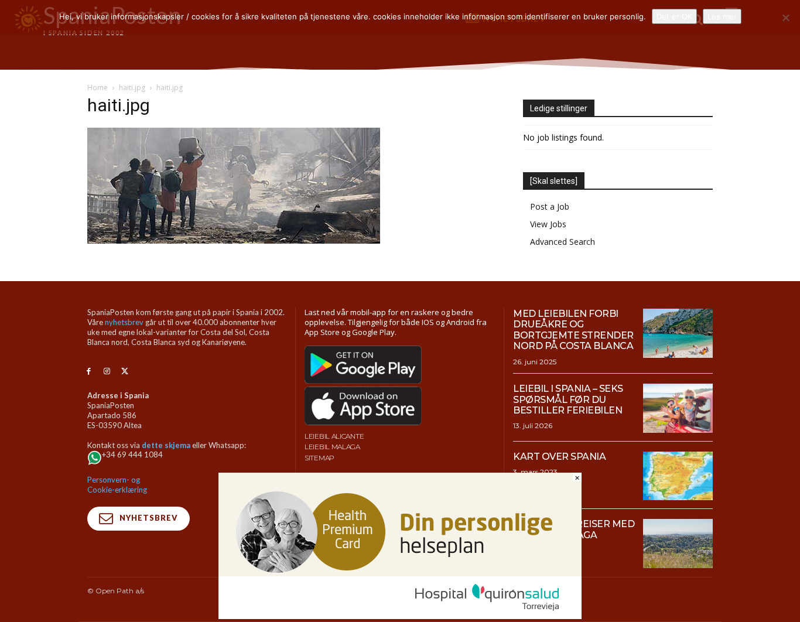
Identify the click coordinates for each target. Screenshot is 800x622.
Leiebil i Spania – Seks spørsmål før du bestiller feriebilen (568, 399)
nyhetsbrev (124, 322)
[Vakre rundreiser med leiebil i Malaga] (678, 543)
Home (97, 88)
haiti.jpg (132, 88)
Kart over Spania (559, 456)
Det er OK (674, 16)
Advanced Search (562, 241)
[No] (785, 17)
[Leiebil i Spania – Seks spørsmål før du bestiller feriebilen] (678, 408)
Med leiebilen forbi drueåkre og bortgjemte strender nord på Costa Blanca (573, 329)
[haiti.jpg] (233, 240)
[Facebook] (89, 371)
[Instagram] (107, 371)
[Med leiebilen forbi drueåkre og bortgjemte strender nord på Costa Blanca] (678, 333)
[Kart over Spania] (678, 476)
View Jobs (548, 224)
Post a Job (549, 206)
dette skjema (166, 445)
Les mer (722, 16)
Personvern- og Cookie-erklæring (117, 484)
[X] (125, 371)
